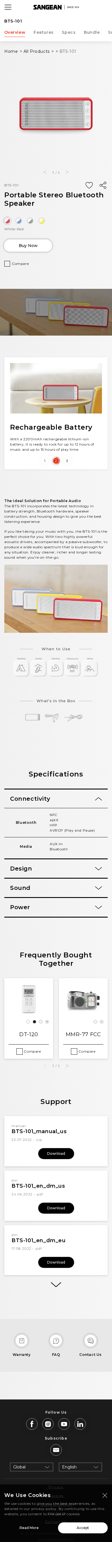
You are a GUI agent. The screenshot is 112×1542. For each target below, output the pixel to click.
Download (56, 1153)
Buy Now (28, 245)
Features (44, 32)
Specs (69, 32)
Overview (15, 32)
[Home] (56, 7)
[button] (44, 172)
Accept (83, 1528)
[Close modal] (105, 1495)
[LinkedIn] (80, 1424)
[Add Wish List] (89, 185)
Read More (29, 1528)
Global (19, 1467)
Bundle (92, 32)
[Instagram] (48, 1424)
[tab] (56, 798)
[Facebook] (32, 1424)
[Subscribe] (56, 1450)
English (69, 1467)
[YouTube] (64, 1424)
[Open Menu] (8, 7)
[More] (56, 1284)
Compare (20, 263)
